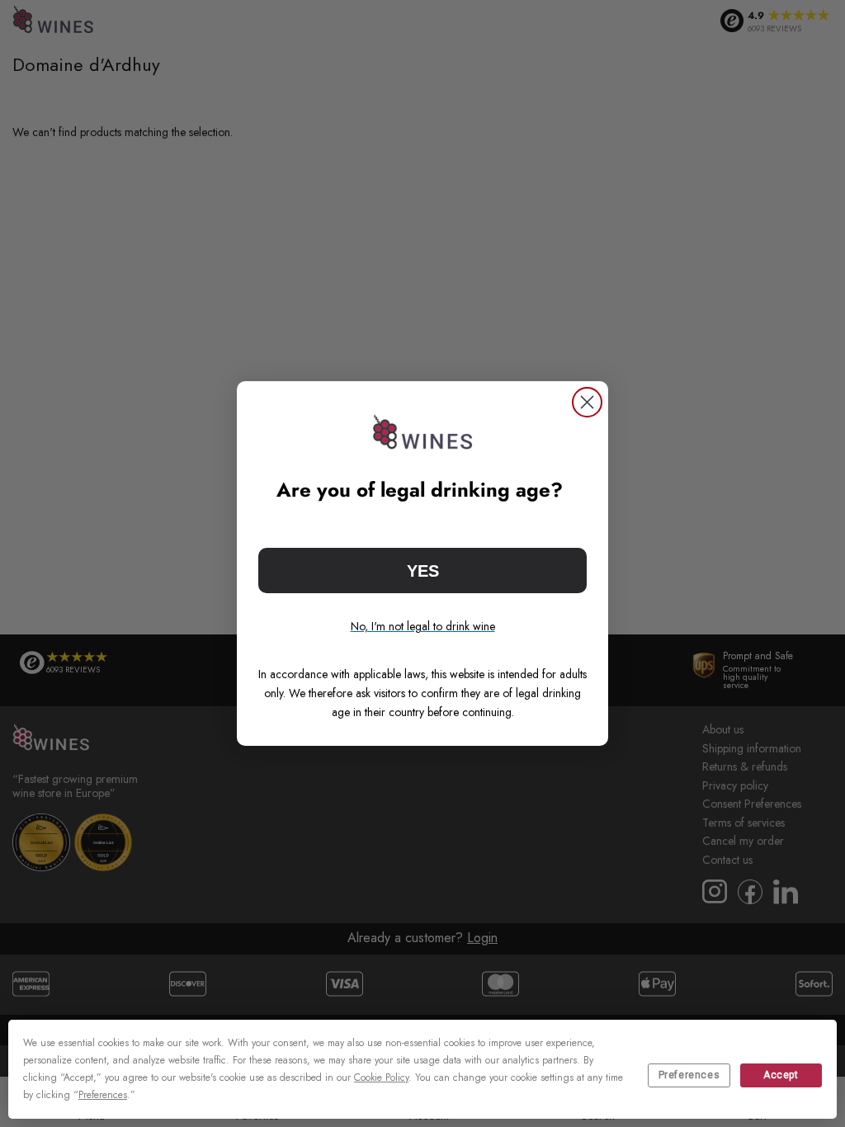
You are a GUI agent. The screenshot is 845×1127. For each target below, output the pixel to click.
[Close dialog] (587, 402)
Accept (781, 1075)
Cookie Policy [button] (381, 1077)
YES (423, 571)
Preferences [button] (102, 1094)
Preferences (689, 1075)
